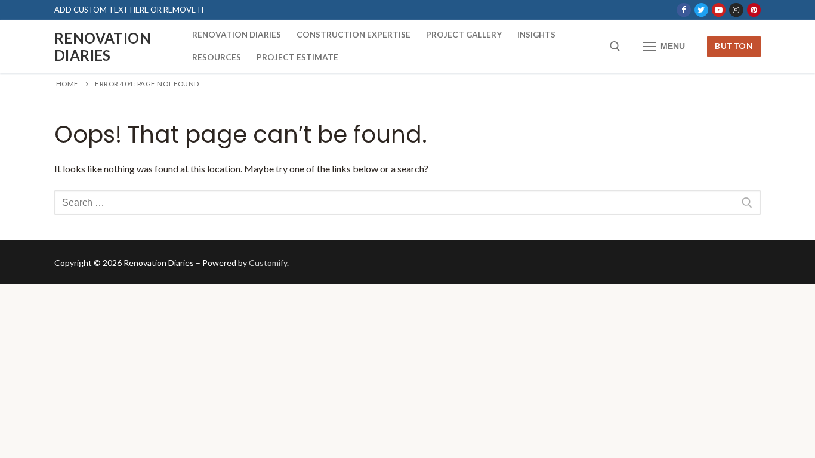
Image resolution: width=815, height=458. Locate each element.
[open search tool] (615, 46)
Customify (268, 263)
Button (733, 46)
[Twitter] (701, 10)
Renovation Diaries (102, 46)
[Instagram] (736, 10)
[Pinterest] (754, 10)
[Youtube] (719, 10)
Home (67, 84)
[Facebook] (683, 10)
